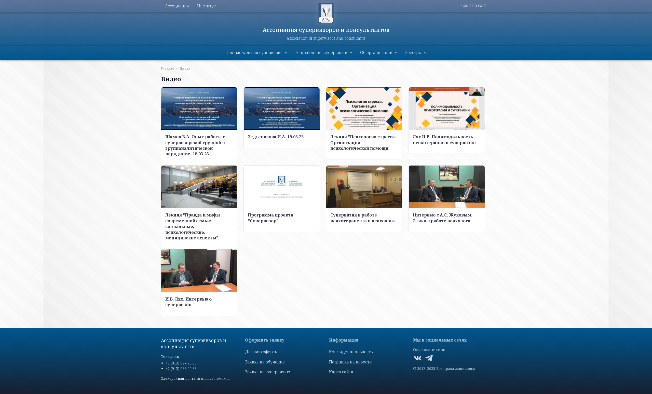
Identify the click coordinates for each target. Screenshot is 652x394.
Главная (167, 68)
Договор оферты (261, 352)
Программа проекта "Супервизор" (270, 217)
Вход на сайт (474, 5)
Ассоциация (177, 6)
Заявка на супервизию (267, 372)
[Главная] (326, 13)
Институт (206, 6)
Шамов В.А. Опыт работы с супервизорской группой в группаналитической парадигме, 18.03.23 (195, 145)
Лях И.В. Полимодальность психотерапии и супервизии (444, 139)
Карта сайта (341, 372)
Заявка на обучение (265, 362)
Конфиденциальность (351, 352)
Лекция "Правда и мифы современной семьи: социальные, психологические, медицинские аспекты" (192, 226)
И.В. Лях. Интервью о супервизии (188, 301)
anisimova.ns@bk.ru (213, 378)
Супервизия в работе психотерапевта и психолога (362, 217)
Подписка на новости (350, 362)
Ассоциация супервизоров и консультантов (326, 29)
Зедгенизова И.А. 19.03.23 (276, 137)
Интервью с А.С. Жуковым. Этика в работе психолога (442, 217)
